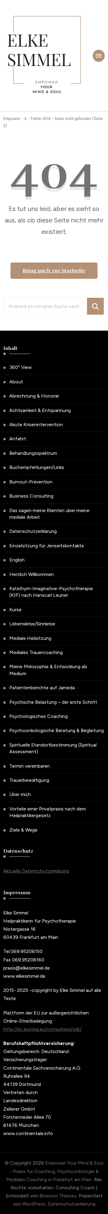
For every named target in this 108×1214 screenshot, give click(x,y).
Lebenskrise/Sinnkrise (32, 624)
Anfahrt (17, 439)
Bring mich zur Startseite (54, 270)
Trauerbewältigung (29, 780)
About (16, 382)
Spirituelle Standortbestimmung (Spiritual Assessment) (53, 748)
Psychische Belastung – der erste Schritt (53, 702)
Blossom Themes (57, 1196)
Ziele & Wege (23, 830)
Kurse (15, 609)
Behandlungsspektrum (33, 453)
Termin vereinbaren (29, 766)
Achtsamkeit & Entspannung (40, 410)
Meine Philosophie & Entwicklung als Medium (48, 670)
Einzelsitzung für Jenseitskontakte (46, 546)
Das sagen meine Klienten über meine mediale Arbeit (49, 514)
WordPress (34, 1204)
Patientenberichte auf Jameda (42, 687)
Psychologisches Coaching (38, 716)
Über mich (20, 794)
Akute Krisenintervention (36, 424)
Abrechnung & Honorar (34, 396)
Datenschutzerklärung (33, 531)
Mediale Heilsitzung (30, 638)
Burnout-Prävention (30, 482)
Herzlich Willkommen (31, 574)
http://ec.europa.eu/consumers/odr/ (42, 1029)
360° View (20, 367)
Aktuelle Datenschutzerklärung (36, 871)
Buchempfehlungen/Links (36, 467)
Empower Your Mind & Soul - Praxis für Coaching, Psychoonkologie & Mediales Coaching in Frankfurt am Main (54, 1171)
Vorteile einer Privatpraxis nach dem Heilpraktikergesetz (47, 812)
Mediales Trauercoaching (36, 652)
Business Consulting (31, 496)
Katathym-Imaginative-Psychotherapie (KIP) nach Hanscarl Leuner (51, 592)
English (17, 560)
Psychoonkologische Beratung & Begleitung (56, 730)
